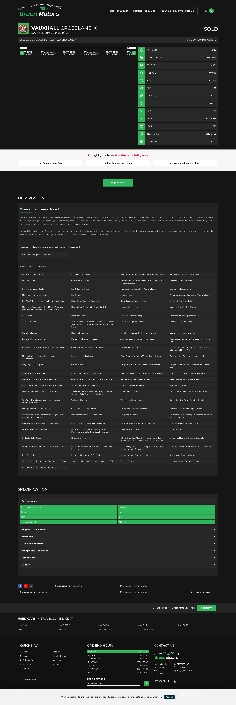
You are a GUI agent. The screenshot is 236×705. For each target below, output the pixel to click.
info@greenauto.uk (184, 671)
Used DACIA (103, 625)
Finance (138, 11)
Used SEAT (62, 630)
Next (134, 53)
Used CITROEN (64, 625)
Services (150, 11)
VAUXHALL (54, 40)
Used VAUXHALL (105, 630)
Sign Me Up (206, 608)
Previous (22, 53)
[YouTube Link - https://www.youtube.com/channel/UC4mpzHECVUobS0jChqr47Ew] (206, 11)
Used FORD (183, 625)
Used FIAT (142, 625)
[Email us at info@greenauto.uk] (31, 586)
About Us (165, 11)
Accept (169, 697)
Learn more (156, 697)
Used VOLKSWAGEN (147, 630)
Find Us (189, 11)
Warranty (57, 660)
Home (111, 11)
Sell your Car (28, 660)
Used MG (22, 630)
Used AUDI (22, 625)
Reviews (178, 11)
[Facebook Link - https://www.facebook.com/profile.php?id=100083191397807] (201, 11)
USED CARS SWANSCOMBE (33, 40)
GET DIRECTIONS (96, 679)
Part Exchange (59, 656)
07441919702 (182, 667)
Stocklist (122, 11)
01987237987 (201, 592)
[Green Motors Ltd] (39, 10)
